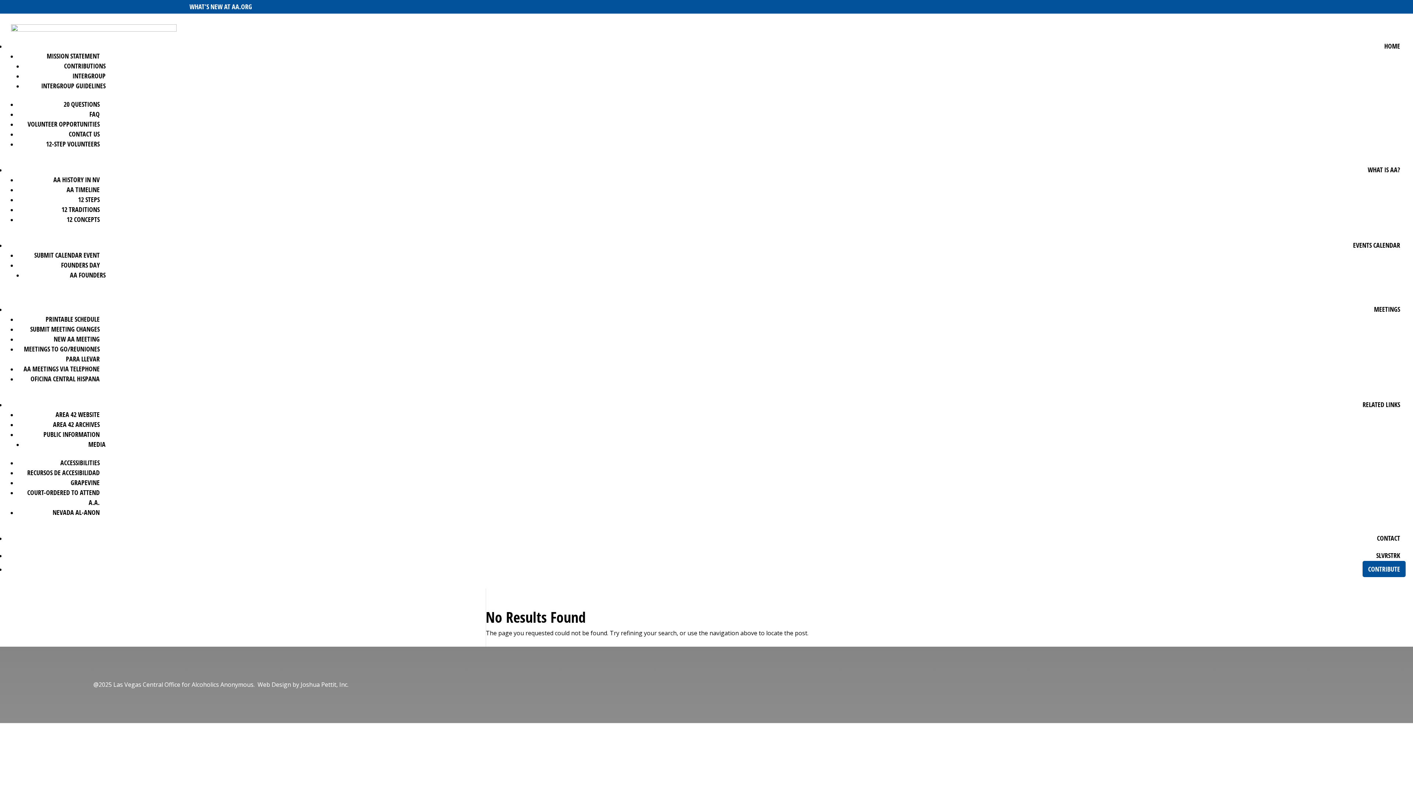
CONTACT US (84, 134)
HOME (1392, 46)
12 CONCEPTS (83, 219)
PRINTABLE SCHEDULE (73, 319)
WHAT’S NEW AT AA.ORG (221, 6)
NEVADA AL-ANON (76, 512)
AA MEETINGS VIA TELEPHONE (62, 368)
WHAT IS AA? (1384, 169)
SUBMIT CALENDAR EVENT (67, 255)
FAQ (94, 114)
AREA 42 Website (78, 414)
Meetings (1387, 309)
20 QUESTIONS (82, 104)
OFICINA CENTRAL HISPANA (65, 378)
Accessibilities (80, 462)
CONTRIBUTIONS (85, 65)
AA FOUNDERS (88, 275)
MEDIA (97, 444)
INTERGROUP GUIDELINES (73, 85)
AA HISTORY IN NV (76, 179)
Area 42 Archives (76, 424)
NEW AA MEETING (77, 339)
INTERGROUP (89, 75)
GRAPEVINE (85, 482)
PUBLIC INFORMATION (71, 434)
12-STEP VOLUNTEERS (73, 143)
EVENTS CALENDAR (1376, 245)
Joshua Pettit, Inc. (324, 685)
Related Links (1381, 404)
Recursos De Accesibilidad (63, 472)
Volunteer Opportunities (64, 124)
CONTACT (1388, 538)
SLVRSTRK (1388, 555)
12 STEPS (89, 199)
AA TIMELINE (83, 189)
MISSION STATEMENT (73, 56)
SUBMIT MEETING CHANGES (65, 329)
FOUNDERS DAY (80, 265)
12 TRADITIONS (80, 209)
